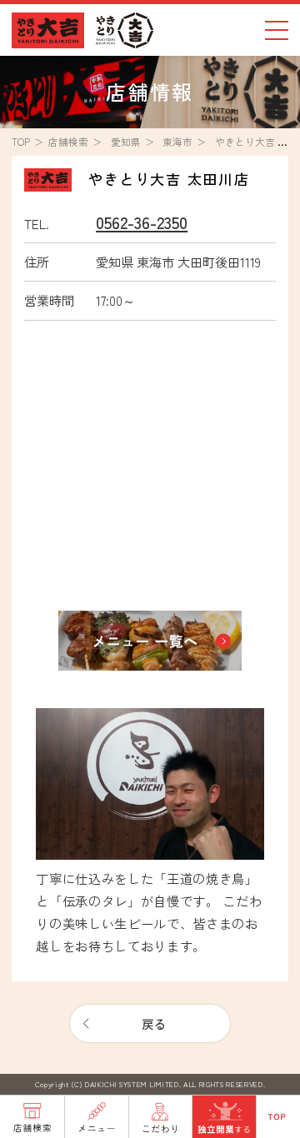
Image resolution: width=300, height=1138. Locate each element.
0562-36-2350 (142, 222)
